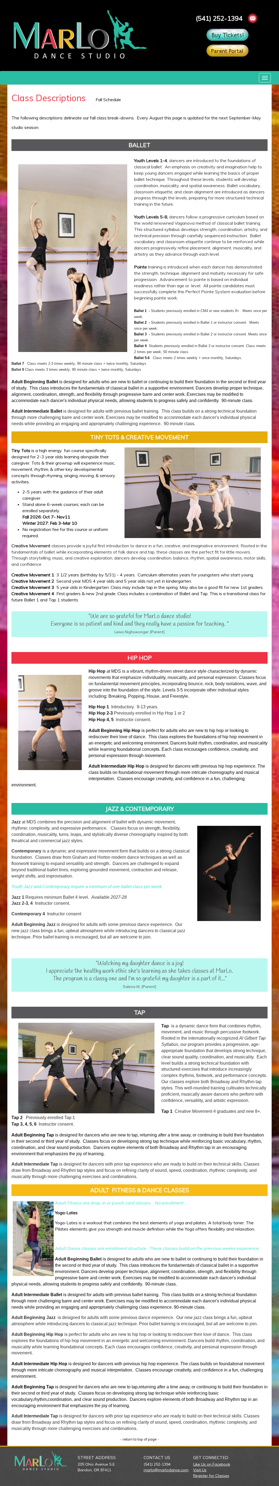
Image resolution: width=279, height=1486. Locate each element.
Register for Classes (211, 1475)
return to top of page (140, 1439)
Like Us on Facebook (211, 1464)
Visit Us (200, 1470)
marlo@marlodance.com (166, 1470)
